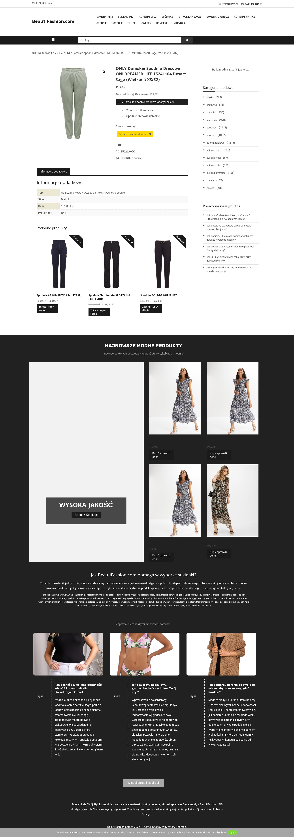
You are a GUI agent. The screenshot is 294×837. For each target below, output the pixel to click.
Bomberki (162, 23)
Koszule (117, 23)
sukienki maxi (214, 150)
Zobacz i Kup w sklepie (133, 134)
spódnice (212, 127)
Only (63, 212)
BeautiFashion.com (53, 21)
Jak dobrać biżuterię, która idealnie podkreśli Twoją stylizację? (230, 248)
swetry (210, 180)
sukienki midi (214, 157)
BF (42, 696)
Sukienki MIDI (126, 16)
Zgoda (232, 832)
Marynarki (180, 23)
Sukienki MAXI (147, 16)
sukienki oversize (216, 172)
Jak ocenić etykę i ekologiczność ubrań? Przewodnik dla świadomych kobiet (228, 217)
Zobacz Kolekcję (86, 515)
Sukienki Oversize (218, 16)
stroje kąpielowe (215, 142)
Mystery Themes (175, 826)
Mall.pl (65, 199)
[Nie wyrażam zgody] (290, 832)
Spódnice (167, 16)
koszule (211, 112)
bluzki (210, 97)
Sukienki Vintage (244, 16)
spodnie (58, 53)
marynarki (212, 120)
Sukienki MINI (104, 16)
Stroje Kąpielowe (190, 16)
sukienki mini (214, 165)
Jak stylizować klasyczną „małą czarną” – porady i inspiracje (229, 269)
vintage (210, 188)
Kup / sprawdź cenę (161, 455)
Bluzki (132, 23)
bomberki (212, 105)
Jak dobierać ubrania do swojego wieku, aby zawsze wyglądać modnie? (230, 238)
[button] (104, 72)
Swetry (146, 23)
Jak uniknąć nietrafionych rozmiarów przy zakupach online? (229, 259)
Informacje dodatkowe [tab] (53, 171)
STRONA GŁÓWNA (42, 53)
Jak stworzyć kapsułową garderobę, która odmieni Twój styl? (229, 227)
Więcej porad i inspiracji (144, 783)
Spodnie (101, 23)
